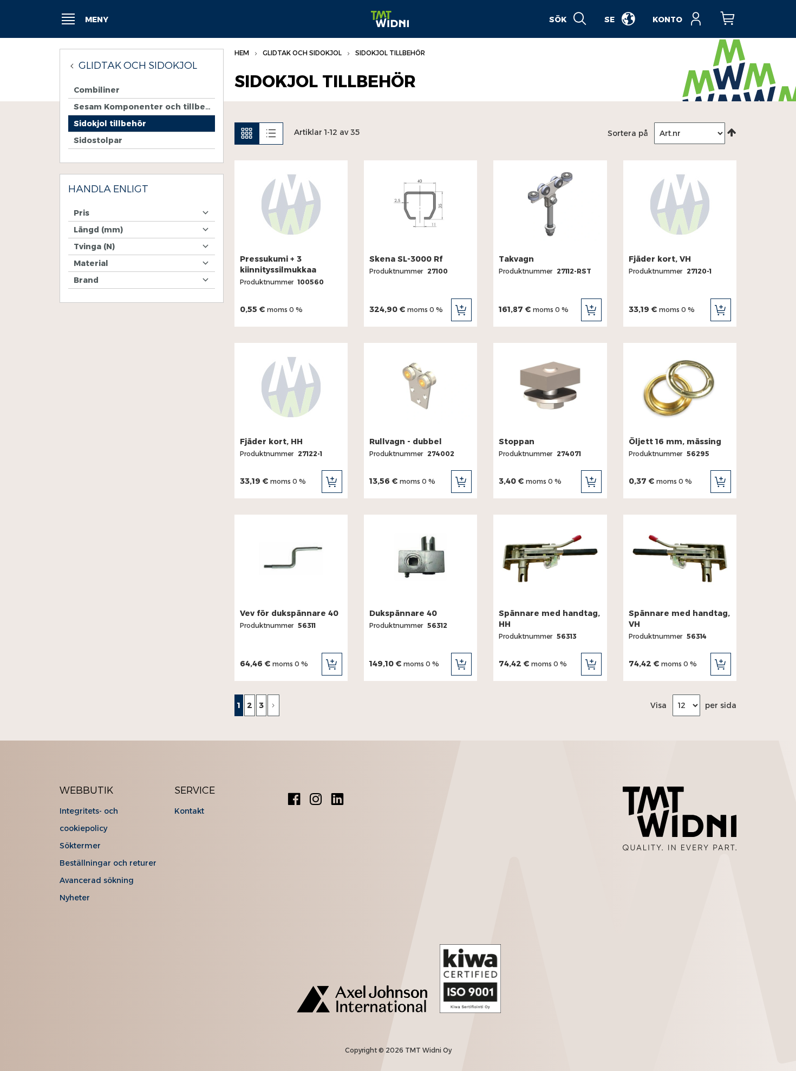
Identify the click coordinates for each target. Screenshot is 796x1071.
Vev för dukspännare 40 (289, 613)
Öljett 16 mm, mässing (675, 441)
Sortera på (628, 133)
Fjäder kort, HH (271, 441)
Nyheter (75, 898)
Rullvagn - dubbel (405, 441)
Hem (242, 53)
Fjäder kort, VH (660, 259)
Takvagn (516, 259)
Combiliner (97, 90)
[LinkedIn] (337, 800)
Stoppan (516, 441)
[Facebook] (294, 800)
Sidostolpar (98, 140)
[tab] (141, 190)
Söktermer (80, 846)
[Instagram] (316, 800)
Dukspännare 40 (403, 613)
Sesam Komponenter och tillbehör (144, 107)
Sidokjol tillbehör (110, 123)
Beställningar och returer (108, 863)
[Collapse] (73, 65)
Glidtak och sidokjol (303, 53)
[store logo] (390, 19)
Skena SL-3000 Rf (405, 259)
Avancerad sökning (97, 880)
